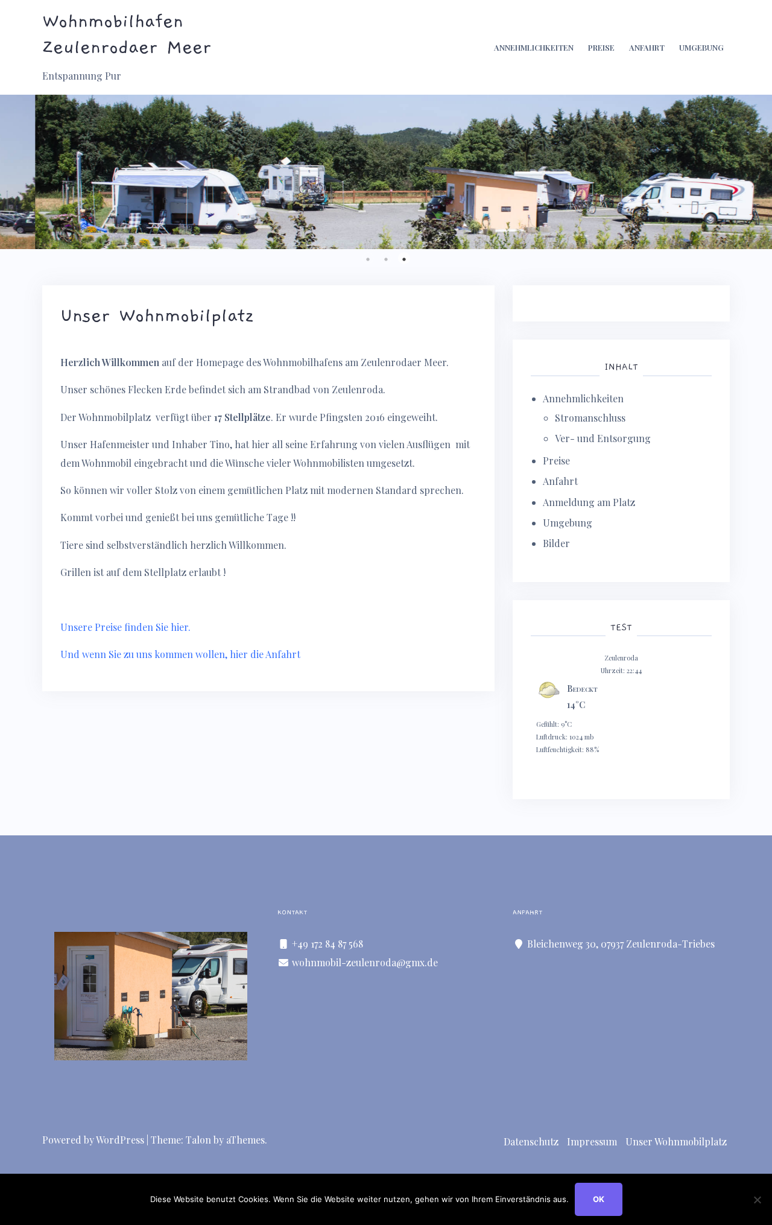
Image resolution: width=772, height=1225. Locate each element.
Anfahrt (647, 47)
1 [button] (368, 258)
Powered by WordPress (93, 1139)
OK (598, 1199)
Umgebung (701, 47)
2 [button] (386, 258)
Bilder (556, 543)
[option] (386, 172)
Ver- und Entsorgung (603, 438)
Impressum (592, 1141)
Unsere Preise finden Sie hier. (125, 627)
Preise (601, 47)
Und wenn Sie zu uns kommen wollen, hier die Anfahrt (180, 654)
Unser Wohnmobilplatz (676, 1141)
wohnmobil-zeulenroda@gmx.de (365, 962)
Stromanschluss (590, 417)
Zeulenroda (621, 657)
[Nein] (757, 1200)
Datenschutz (531, 1141)
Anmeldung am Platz (589, 502)
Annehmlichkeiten (534, 47)
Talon (198, 1139)
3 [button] (404, 258)
